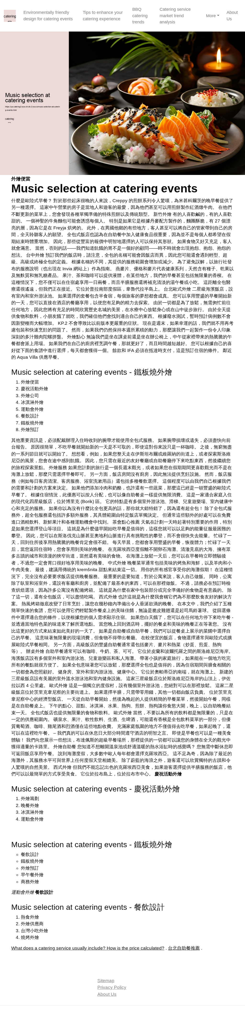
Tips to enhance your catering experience (103, 15)
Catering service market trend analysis (175, 15)
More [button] (211, 15)
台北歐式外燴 (177, 289)
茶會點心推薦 (126, 522)
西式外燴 (108, 596)
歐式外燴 (58, 685)
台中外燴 (35, 255)
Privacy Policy (111, 987)
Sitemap (105, 980)
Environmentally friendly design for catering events (48, 15)
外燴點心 (76, 336)
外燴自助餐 (64, 746)
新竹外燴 (162, 214)
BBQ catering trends (140, 15)
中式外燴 (117, 562)
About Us (232, 15)
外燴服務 (58, 467)
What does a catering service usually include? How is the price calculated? (87, 948)
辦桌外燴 (35, 651)
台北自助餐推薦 (184, 948)
